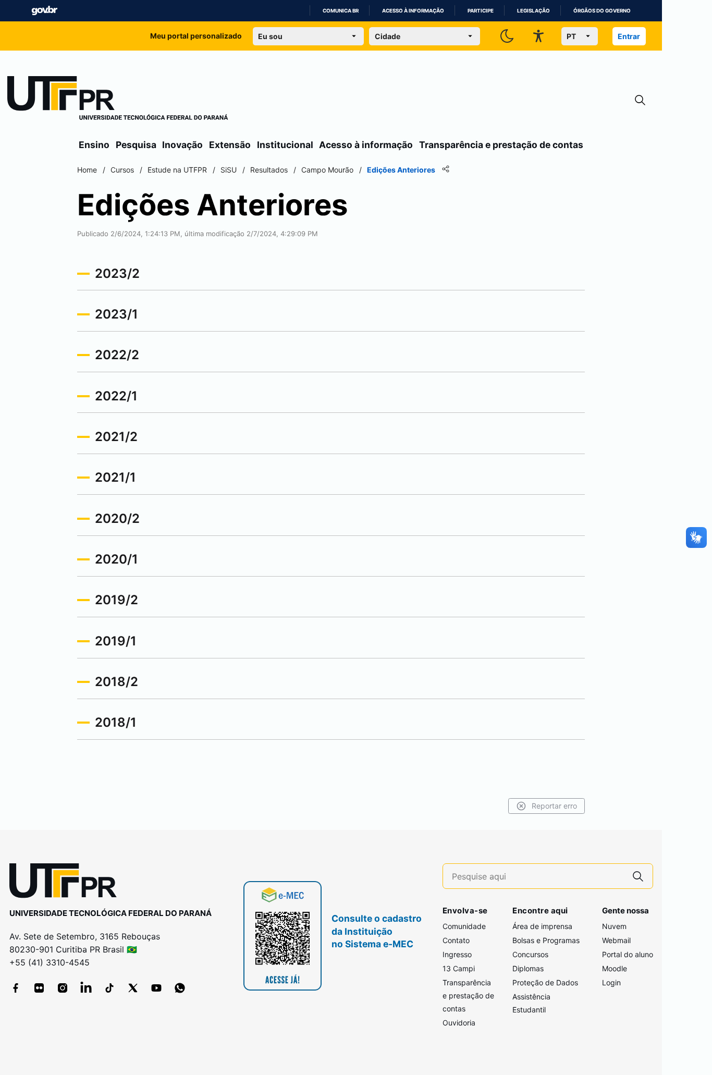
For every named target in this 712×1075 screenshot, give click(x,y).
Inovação (182, 144)
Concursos (530, 954)
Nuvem (614, 926)
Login (611, 982)
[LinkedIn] (86, 988)
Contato (456, 940)
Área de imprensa (542, 926)
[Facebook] (15, 988)
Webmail (616, 940)
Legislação (533, 11)
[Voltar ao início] (66, 882)
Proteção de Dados (545, 982)
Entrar (629, 36)
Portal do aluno (627, 954)
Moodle (614, 968)
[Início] (117, 100)
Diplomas (528, 968)
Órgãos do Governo (602, 11)
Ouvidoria (459, 1022)
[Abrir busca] (640, 100)
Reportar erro (554, 805)
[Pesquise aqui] (638, 876)
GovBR (44, 11)
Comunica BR (341, 11)
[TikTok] (109, 988)
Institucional (285, 144)
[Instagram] (62, 988)
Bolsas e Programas (546, 940)
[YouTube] (156, 988)
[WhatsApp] (180, 988)
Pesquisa (136, 144)
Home (87, 169)
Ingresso (457, 954)
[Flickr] (39, 988)
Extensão (230, 144)
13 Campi (459, 968)
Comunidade (464, 926)
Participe (481, 11)
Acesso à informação (413, 11)
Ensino (94, 144)
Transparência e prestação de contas (501, 144)
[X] (133, 988)
